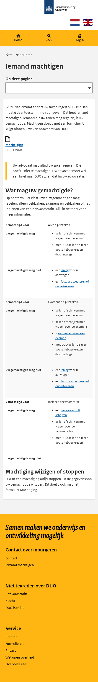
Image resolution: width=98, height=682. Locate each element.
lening (65, 270)
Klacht (10, 601)
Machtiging (14, 145)
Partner (11, 637)
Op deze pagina (19, 78)
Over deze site (15, 664)
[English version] (88, 22)
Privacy (10, 650)
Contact (11, 558)
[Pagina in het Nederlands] (75, 22)
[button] (79, 38)
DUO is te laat (15, 607)
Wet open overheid (19, 657)
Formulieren (14, 643)
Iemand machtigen (19, 565)
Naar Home (23, 55)
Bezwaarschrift (16, 594)
